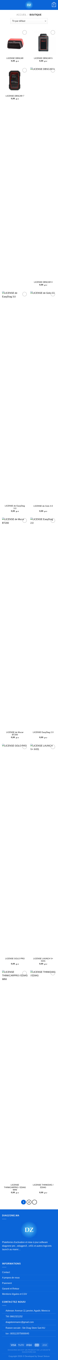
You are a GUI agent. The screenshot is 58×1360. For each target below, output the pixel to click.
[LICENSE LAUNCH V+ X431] (43, 850)
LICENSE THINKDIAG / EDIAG (43, 1186)
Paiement (7, 1283)
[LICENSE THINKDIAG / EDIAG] (43, 1076)
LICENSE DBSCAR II (43, 282)
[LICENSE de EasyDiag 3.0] (15, 397)
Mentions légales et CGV (14, 1294)
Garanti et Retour (10, 1288)
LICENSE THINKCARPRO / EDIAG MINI (15, 1187)
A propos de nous (11, 1277)
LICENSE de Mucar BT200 (15, 733)
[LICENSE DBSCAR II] (43, 173)
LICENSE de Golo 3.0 (43, 506)
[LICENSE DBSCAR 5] (43, 42)
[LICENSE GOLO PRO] (15, 850)
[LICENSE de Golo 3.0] (43, 397)
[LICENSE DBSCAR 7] (15, 80)
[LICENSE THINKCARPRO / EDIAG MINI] (15, 1076)
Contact (6, 1272)
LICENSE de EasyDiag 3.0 (15, 507)
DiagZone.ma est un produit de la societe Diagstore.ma (29, 1351)
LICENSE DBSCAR (14, 58)
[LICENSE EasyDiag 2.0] (43, 623)
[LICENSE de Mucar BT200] (15, 623)
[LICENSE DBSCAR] (15, 42)
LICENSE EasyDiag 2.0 (43, 732)
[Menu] (3, 4)
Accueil (21, 15)
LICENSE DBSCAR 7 (15, 96)
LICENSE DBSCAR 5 (43, 58)
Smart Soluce (44, 1356)
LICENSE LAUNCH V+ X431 (43, 960)
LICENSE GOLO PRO (15, 959)
